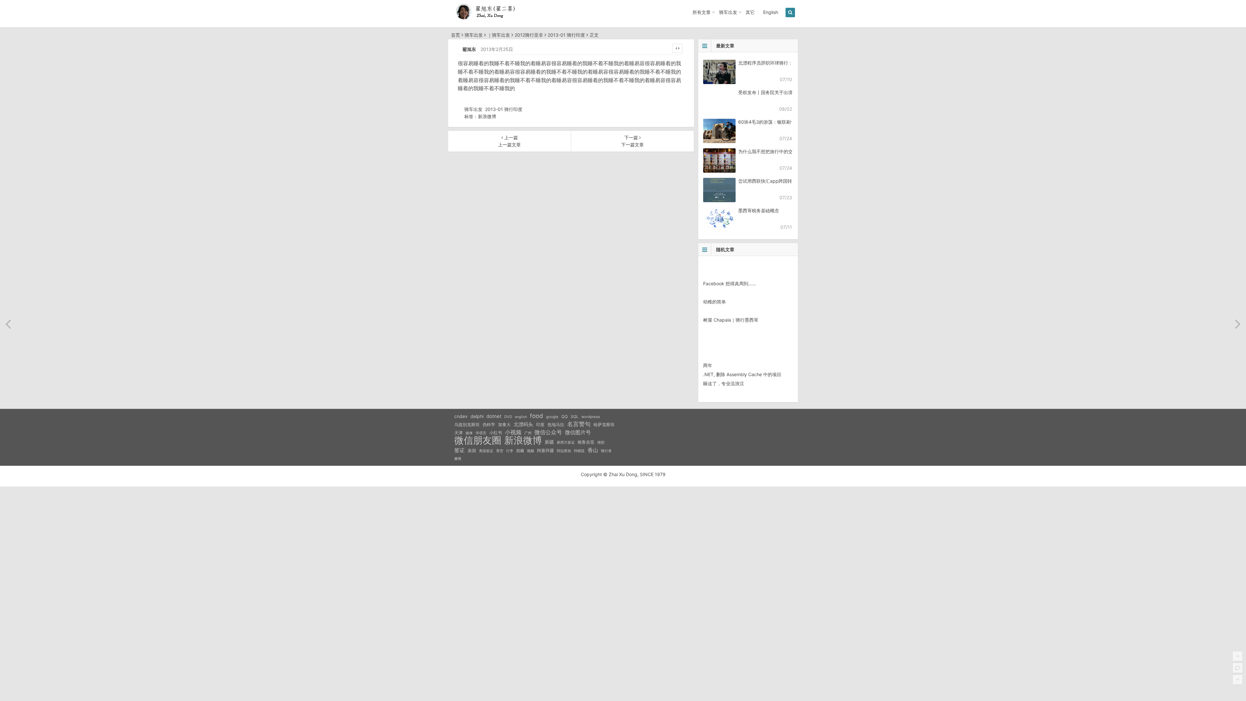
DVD (508, 416)
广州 (527, 433)
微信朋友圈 (477, 440)
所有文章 (701, 12)
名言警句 (579, 424)
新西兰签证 (566, 442)
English (770, 12)
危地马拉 (555, 424)
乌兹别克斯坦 (467, 424)
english (521, 417)
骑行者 (606, 451)
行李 (509, 451)
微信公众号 (548, 432)
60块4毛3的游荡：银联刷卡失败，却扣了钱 (782, 122)
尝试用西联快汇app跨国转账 (767, 181)
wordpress (590, 416)
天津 (458, 432)
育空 (499, 451)
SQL (575, 416)
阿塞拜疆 (545, 450)
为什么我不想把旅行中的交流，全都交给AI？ (783, 151)
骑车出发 (728, 12)
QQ (564, 416)
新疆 (549, 442)
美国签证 (486, 451)
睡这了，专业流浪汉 (723, 383)
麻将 (457, 459)
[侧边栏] (677, 48)
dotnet (493, 416)
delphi (476, 416)
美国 (472, 450)
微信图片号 (578, 432)
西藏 (520, 450)
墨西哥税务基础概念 (758, 210)
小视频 (513, 432)
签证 (459, 450)
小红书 (495, 432)
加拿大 (504, 424)
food (536, 415)
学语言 (481, 433)
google (552, 416)
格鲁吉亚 (586, 442)
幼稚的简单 (714, 301)
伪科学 (489, 424)
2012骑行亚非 (529, 35)
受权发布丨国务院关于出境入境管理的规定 (781, 92)
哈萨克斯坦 (604, 424)
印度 (540, 424)
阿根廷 (579, 451)
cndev (461, 416)
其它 (750, 12)
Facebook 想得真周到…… (729, 283)
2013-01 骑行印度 (566, 35)
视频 (530, 451)
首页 (455, 35)
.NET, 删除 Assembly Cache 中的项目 (742, 374)
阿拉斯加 (564, 451)
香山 (593, 450)
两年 (707, 365)
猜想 (601, 442)
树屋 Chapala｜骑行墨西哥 (730, 320)
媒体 (469, 433)
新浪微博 (487, 116)
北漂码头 (523, 424)
